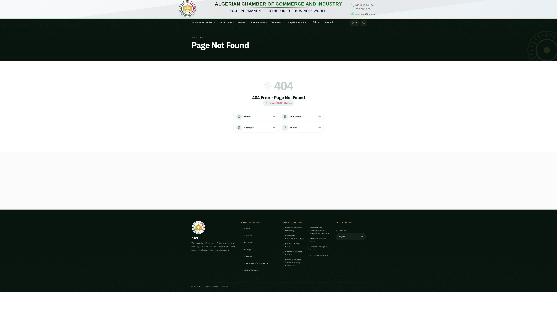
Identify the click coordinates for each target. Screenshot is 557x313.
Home (194, 38)
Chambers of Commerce (256, 263)
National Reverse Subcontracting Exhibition (293, 262)
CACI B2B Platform (319, 255)
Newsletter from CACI (318, 240)
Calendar (317, 22)
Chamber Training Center (293, 253)
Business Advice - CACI (293, 245)
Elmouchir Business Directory (294, 229)
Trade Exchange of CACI (319, 248)
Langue (342, 230)
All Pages (248, 249)
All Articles (249, 242)
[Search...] (363, 23)
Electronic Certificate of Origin (294, 237)
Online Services (251, 270)
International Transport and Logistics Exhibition (319, 230)
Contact (329, 22)
